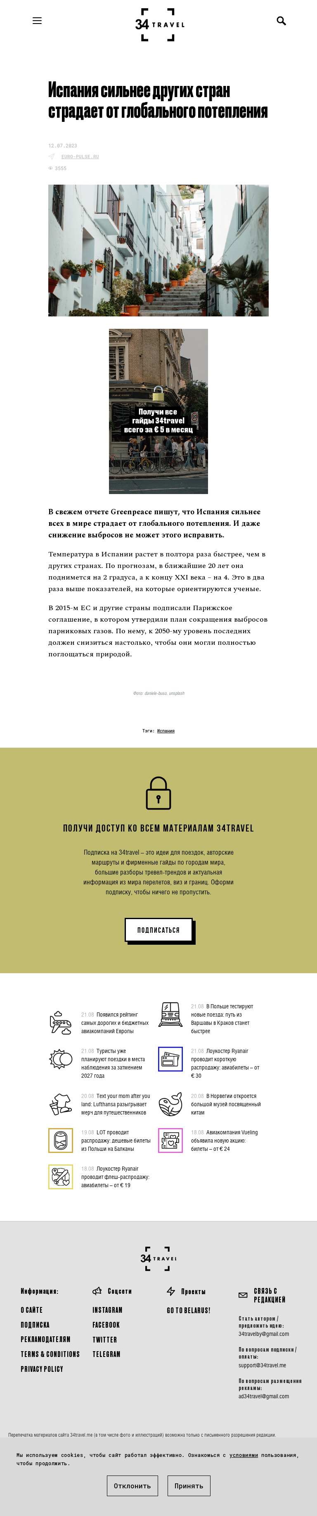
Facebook (106, 1324)
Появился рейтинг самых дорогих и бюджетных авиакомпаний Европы (115, 1022)
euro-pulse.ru (80, 156)
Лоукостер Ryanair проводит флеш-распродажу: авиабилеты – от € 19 (115, 1176)
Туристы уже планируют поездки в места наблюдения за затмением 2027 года (113, 1063)
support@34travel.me (262, 1365)
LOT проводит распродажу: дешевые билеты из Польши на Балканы (116, 1140)
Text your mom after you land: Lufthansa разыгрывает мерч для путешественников (115, 1104)
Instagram (107, 1309)
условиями (243, 1455)
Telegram (106, 1354)
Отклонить (132, 1485)
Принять (189, 1485)
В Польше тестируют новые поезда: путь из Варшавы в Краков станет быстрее (222, 1018)
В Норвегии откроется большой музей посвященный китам (226, 1104)
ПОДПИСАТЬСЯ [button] (158, 930)
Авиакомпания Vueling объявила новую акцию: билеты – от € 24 (224, 1140)
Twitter (104, 1339)
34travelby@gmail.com (264, 1334)
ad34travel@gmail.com (264, 1396)
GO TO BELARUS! (189, 1310)
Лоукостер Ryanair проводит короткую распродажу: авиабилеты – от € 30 (225, 1063)
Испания (166, 731)
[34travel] (160, 24)
